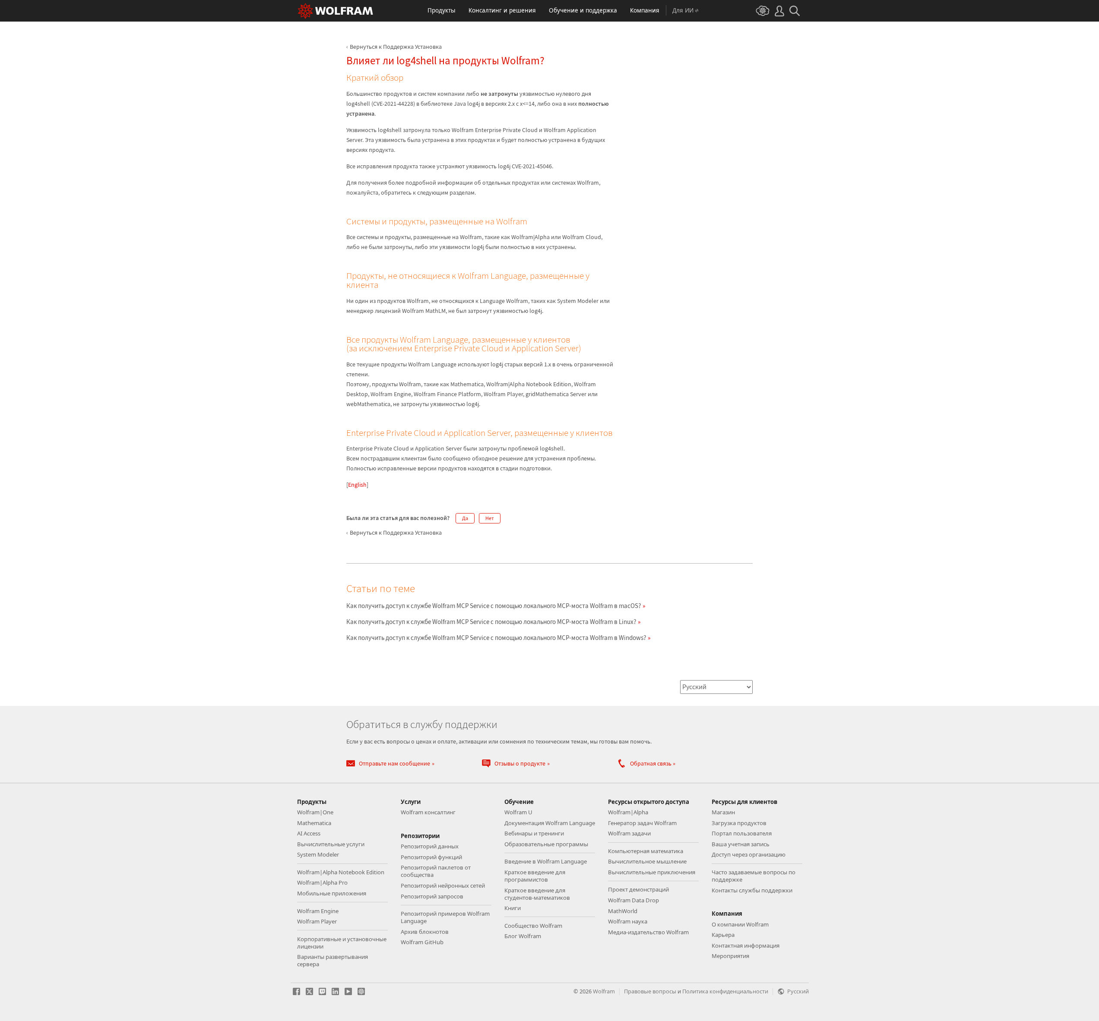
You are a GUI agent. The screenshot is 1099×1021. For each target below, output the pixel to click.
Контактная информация (745, 945)
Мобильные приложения (331, 893)
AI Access (308, 833)
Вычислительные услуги (330, 844)
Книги (512, 908)
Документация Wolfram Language (549, 823)
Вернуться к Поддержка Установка (396, 46)
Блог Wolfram (522, 936)
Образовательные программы (546, 844)
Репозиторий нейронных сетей (443, 885)
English (357, 484)
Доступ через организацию (748, 854)
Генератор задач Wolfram (642, 823)
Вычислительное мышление (647, 861)
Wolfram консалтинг (428, 812)
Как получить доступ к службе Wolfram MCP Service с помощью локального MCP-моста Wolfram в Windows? (496, 637)
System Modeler (318, 854)
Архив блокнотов (425, 932)
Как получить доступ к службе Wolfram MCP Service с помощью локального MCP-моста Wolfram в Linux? (491, 622)
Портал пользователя (742, 833)
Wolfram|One (315, 812)
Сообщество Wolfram (533, 926)
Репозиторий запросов (432, 896)
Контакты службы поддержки (752, 890)
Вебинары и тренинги (534, 833)
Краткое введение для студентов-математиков (537, 893)
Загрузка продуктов (739, 823)
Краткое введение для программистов (534, 875)
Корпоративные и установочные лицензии (341, 942)
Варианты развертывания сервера (332, 960)
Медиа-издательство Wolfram (648, 932)
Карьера (723, 935)
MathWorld (622, 911)
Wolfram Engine (318, 911)
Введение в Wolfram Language (545, 861)
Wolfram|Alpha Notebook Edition (340, 872)
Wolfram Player (317, 921)
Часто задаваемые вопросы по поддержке (753, 875)
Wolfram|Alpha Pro (322, 882)
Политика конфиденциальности (725, 991)
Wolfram (604, 991)
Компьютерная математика (645, 851)
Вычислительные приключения (651, 872)
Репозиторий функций (431, 857)
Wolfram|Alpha (628, 812)
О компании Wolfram (740, 924)
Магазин (723, 812)
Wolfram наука (627, 921)
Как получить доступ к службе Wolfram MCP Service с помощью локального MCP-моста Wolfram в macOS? (493, 606)
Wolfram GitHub (422, 942)
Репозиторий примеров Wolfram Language (445, 917)
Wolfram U (518, 812)
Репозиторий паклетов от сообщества (436, 871)
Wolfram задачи (629, 833)
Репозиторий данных (430, 846)
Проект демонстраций (638, 889)
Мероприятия (730, 956)
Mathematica (314, 823)
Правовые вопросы (650, 991)
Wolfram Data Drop (633, 900)
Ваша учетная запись (741, 844)
